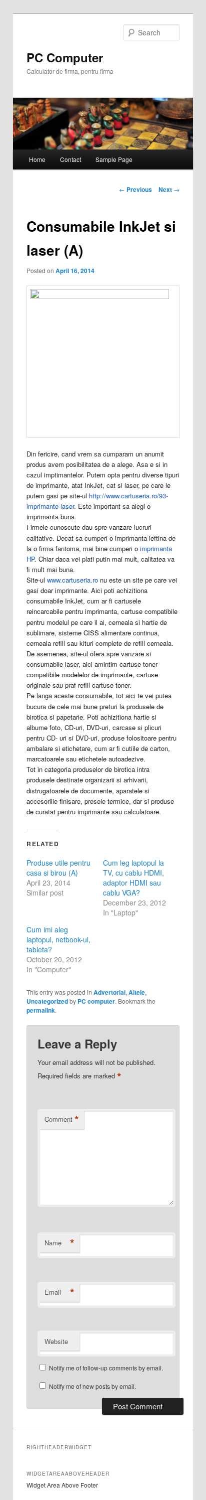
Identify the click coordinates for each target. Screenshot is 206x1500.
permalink (40, 1010)
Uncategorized (47, 1001)
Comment (61, 1119)
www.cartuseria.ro (72, 580)
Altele (136, 992)
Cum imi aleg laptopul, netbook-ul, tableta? (58, 939)
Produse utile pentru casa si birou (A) (58, 868)
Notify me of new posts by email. (92, 1386)
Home (37, 159)
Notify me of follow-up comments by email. (106, 1367)
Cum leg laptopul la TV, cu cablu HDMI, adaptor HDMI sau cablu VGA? (133, 878)
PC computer (96, 1001)
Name (59, 1243)
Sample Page (114, 159)
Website (56, 1341)
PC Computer (64, 57)
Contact (70, 159)
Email (59, 1292)
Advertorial (110, 992)
